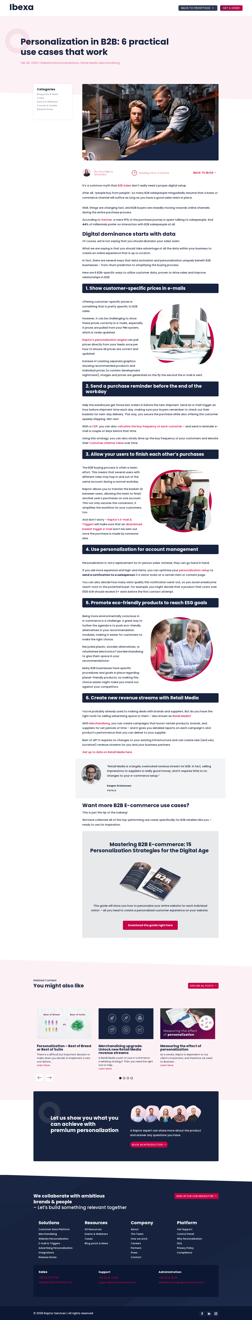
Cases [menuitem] (89, 1238)
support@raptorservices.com (117, 1282)
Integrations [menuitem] (46, 1252)
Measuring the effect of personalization (180, 1047)
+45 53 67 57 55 (48, 1277)
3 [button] (128, 1078)
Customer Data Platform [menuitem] (54, 1229)
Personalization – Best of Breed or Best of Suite (64, 1047)
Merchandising (109, 63)
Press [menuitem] (134, 1252)
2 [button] (124, 1078)
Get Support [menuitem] (184, 1229)
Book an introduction (147, 1144)
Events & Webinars (47, 101)
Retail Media (89, 63)
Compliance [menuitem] (184, 1252)
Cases (40, 98)
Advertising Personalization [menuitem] (56, 1248)
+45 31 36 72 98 (108, 1277)
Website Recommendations (59, 63)
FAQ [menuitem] (179, 1243)
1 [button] (120, 1078)
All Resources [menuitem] (93, 1229)
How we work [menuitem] (139, 1238)
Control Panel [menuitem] (185, 1234)
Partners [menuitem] (136, 1248)
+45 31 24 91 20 (168, 1277)
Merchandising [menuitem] (48, 1234)
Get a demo (231, 8)
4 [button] (131, 1078)
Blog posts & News (47, 94)
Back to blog (203, 172)
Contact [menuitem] (136, 1257)
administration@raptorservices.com (181, 1282)
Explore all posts (201, 985)
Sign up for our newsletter (194, 1196)
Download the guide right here (150, 925)
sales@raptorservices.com (56, 1282)
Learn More (43, 1065)
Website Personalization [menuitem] (54, 1238)
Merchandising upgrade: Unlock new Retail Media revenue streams (120, 1049)
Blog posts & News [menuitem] (96, 1243)
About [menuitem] (135, 1229)
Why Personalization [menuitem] (189, 1238)
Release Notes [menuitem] (48, 1257)
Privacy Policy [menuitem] (185, 1248)
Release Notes (45, 109)
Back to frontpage (195, 8)
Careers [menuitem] (136, 1243)
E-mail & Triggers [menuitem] (49, 1243)
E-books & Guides (47, 105)
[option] (64, 1039)
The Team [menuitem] (137, 1234)
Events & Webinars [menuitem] (96, 1234)
